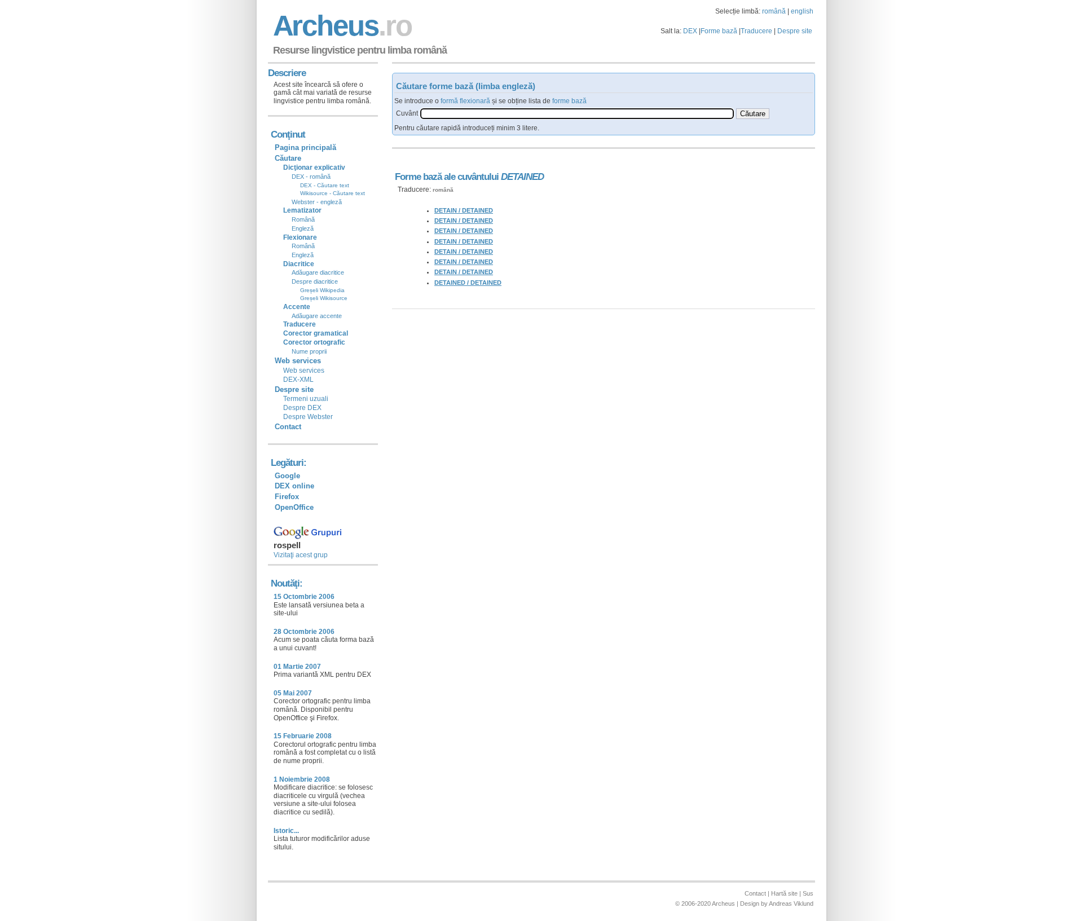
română (774, 11)
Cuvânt (407, 113)
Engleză (303, 228)
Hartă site (784, 893)
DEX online (294, 486)
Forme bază (719, 31)
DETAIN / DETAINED (463, 210)
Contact (288, 426)
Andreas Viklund (791, 903)
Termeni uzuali (305, 399)
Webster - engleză (317, 202)
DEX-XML (298, 380)
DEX (690, 31)
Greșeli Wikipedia (322, 290)
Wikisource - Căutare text (332, 193)
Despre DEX (302, 408)
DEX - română (311, 176)
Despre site (794, 31)
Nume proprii (309, 351)
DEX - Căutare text (324, 185)
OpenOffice (294, 507)
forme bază (569, 101)
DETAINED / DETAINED (467, 282)
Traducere (756, 31)
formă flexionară (465, 101)
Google (287, 475)
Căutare (288, 158)
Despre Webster (308, 417)
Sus (808, 893)
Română (303, 219)
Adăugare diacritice (318, 272)
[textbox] (577, 113)
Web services (303, 370)
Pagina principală (305, 147)
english (802, 11)
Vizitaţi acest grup (301, 555)
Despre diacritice (315, 281)
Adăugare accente (317, 315)
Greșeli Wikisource (323, 298)
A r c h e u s (340, 26)
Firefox (287, 496)
